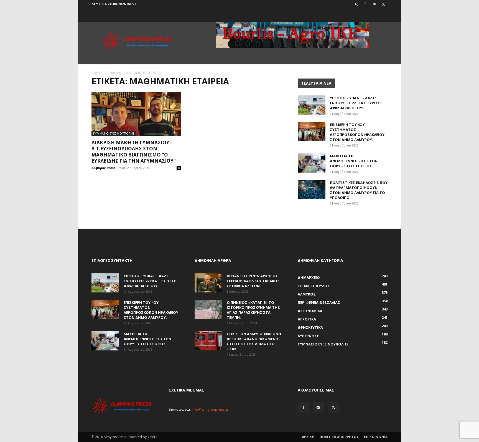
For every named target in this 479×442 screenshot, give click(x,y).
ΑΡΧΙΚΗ (308, 437)
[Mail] (374, 4)
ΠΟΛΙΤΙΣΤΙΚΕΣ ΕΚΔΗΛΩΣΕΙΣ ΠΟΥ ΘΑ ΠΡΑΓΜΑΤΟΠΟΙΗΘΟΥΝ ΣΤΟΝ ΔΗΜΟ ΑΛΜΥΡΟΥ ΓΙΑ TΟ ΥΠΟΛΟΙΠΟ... (359, 190)
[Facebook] (365, 4)
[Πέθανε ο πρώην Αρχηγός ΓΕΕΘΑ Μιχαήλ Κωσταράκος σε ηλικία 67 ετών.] (208, 282)
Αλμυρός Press (103, 168)
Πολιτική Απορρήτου (339, 437)
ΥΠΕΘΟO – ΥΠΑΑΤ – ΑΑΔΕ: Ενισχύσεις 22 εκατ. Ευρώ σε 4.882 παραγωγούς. (356, 102)
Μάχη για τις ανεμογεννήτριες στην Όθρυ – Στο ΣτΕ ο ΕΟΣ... (354, 160)
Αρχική (97, 72)
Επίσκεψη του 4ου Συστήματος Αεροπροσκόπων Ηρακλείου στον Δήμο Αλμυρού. (357, 132)
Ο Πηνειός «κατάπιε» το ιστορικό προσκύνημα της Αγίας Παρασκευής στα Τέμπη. (253, 310)
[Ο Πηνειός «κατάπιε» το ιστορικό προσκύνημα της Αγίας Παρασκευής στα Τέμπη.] (208, 309)
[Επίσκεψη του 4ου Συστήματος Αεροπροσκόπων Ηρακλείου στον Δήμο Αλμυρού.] (311, 131)
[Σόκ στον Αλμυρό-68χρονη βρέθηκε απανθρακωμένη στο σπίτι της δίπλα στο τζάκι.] (208, 340)
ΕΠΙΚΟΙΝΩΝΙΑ (376, 437)
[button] (357, 4)
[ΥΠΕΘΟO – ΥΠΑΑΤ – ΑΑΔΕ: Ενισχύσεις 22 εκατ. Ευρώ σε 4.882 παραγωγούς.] (311, 105)
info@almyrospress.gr (210, 409)
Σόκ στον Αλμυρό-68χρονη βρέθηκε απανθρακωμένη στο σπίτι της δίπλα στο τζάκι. (254, 341)
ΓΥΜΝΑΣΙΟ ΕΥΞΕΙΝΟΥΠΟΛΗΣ (113, 133)
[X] (383, 4)
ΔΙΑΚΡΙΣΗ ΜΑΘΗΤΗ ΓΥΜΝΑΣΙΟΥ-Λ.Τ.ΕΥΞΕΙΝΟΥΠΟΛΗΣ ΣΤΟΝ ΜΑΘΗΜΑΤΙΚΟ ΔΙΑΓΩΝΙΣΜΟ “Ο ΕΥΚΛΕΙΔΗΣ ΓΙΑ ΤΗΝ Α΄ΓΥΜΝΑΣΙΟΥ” (133, 151)
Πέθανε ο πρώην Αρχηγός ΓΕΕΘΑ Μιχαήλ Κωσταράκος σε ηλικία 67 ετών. (253, 280)
